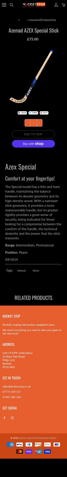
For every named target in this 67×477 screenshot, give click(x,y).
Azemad (21, 270)
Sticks (23, 20)
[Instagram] (12, 418)
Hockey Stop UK (27, 438)
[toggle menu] (4, 4)
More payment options (33, 151)
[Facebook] (4, 418)
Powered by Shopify (47, 438)
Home (14, 20)
